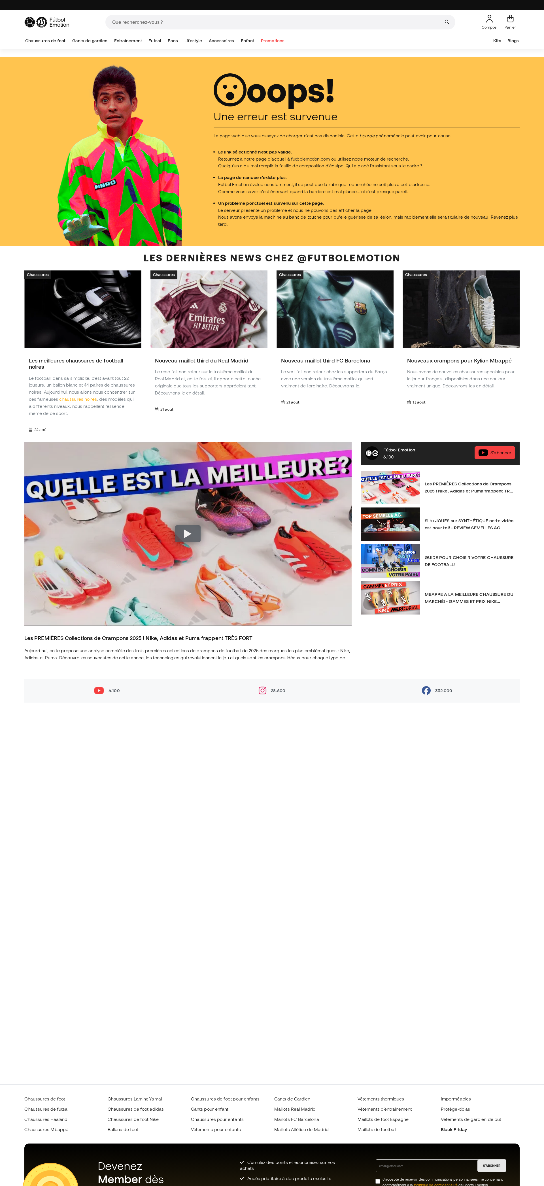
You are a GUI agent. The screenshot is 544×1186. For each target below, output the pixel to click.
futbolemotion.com (310, 158)
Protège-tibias (455, 1109)
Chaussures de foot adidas (136, 1109)
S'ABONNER (491, 1165)
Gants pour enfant (209, 1109)
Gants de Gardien (292, 1098)
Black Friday (454, 1129)
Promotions (272, 40)
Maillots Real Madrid (295, 1109)
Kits (497, 40)
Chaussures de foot (45, 40)
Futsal (154, 40)
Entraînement (128, 40)
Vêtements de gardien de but (471, 1119)
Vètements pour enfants (216, 1129)
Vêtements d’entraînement (385, 1109)
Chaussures (38, 274)
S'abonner (500, 452)
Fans (173, 40)
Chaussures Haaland (45, 1119)
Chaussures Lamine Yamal (135, 1098)
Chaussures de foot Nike (133, 1119)
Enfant (247, 40)
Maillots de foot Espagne (383, 1119)
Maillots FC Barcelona (296, 1119)
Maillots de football (377, 1129)
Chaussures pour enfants (217, 1119)
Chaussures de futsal (46, 1109)
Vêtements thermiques (381, 1098)
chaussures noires (78, 399)
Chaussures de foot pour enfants (225, 1098)
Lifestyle (193, 40)
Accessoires (221, 40)
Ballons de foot (123, 1129)
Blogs (513, 40)
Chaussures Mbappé (46, 1129)
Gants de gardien (89, 40)
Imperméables (456, 1098)
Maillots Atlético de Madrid (301, 1129)
